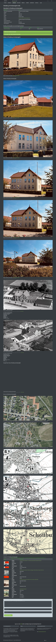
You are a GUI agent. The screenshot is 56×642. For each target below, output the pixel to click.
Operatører (18, 2)
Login (41, 2)
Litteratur (36, 2)
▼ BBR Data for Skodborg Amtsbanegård (10, 31)
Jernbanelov (32, 2)
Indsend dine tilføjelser (8, 615)
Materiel (23, 2)
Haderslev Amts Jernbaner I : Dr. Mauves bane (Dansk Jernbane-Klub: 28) (30, 560)
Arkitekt (27, 2)
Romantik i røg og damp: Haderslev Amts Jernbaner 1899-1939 (29, 579)
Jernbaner (9, 2)
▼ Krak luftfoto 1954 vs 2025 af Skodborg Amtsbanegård (12, 34)
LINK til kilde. (22, 311)
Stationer (14, 2)
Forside (5, 2)
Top (44, 640)
